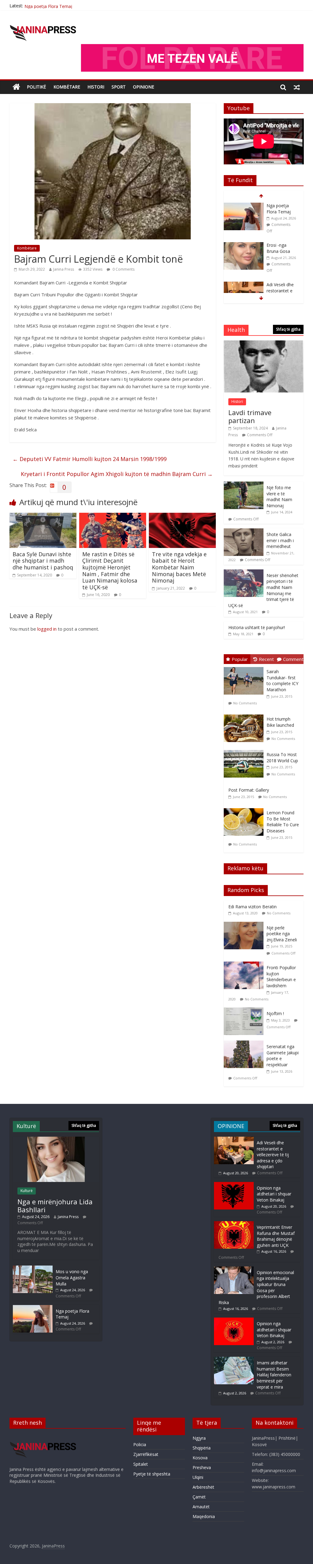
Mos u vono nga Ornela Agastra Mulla (72, 1277)
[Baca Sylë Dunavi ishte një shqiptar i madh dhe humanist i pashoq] (43, 516)
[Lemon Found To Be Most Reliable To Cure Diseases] (245, 808)
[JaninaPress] (16, 87)
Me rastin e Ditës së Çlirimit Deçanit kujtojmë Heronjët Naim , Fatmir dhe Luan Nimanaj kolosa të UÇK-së (109, 570)
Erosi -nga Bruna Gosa (278, 209)
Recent (266, 659)
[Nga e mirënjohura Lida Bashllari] (56, 1139)
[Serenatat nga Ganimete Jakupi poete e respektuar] (245, 1044)
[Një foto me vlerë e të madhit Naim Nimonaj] (243, 485)
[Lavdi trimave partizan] (264, 344)
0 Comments (123, 269)
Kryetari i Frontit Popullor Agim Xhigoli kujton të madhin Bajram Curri (117, 474)
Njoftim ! (275, 1013)
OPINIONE (143, 87)
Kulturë (26, 1190)
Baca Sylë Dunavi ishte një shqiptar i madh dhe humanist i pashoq (43, 560)
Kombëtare (66, 87)
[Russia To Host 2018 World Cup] (245, 750)
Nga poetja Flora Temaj (48, 6)
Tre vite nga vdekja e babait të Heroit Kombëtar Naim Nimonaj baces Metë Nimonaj (179, 567)
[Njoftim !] (245, 1011)
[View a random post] (297, 87)
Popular (240, 659)
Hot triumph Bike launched (280, 722)
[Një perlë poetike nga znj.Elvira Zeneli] (245, 925)
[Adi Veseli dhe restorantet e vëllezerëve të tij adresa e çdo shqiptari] (243, 245)
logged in (47, 629)
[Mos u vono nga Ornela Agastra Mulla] (33, 1268)
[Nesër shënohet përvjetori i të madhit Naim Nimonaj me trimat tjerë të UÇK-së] (243, 573)
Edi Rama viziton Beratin (252, 907)
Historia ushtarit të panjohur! (256, 627)
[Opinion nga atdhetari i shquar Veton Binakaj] (234, 1185)
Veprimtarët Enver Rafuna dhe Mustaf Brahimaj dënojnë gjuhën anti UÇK (276, 1236)
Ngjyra (199, 1438)
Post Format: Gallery (248, 790)
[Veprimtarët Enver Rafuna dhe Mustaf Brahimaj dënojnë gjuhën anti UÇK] (234, 1224)
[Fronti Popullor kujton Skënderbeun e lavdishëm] (245, 965)
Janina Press (63, 269)
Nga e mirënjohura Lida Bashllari (55, 1205)
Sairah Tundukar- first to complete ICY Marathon (282, 680)
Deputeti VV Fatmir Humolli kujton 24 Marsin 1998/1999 (90, 459)
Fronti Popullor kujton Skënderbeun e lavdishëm (281, 976)
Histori (95, 87)
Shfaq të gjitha (288, 329)
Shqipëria (202, 1448)
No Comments (245, 703)
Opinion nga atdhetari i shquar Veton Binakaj (274, 1194)
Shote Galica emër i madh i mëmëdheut (280, 540)
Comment (293, 659)
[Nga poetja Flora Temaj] (33, 1308)
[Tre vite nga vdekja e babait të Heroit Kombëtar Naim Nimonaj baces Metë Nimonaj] (182, 516)
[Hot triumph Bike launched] (245, 715)
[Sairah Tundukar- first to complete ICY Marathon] (245, 667)
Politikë (36, 87)
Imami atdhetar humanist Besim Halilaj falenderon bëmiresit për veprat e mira (274, 1375)
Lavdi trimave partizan (249, 416)
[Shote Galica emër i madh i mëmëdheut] (243, 531)
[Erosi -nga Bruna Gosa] (243, 206)
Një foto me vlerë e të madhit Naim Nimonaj (279, 496)
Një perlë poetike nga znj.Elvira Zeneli (282, 934)
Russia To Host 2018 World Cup (282, 757)
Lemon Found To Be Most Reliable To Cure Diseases (283, 822)
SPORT (119, 87)
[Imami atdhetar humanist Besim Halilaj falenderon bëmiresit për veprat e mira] (234, 1360)
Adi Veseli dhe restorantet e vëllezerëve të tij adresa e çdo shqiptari (283, 257)
